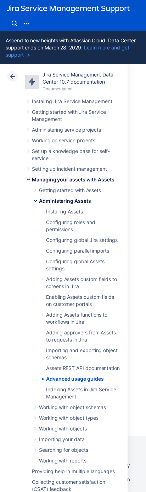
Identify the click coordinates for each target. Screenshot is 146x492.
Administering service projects (66, 130)
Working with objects (63, 428)
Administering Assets (65, 201)
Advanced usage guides (75, 379)
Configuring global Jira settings (82, 240)
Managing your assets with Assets (73, 179)
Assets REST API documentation (83, 368)
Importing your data (62, 439)
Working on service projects (63, 140)
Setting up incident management (69, 169)
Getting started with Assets (70, 190)
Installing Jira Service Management (72, 101)
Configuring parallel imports (77, 251)
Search (14, 23)
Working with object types (69, 418)
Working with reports (62, 460)
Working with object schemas (72, 407)
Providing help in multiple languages (73, 471)
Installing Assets (64, 211)
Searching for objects (63, 450)
